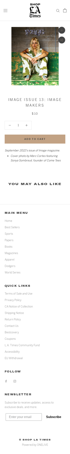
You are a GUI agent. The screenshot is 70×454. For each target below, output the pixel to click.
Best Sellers (12, 227)
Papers (9, 240)
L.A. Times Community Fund (22, 345)
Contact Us (11, 326)
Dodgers (10, 266)
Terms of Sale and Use (18, 293)
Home (8, 221)
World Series (12, 272)
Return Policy (13, 319)
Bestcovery (12, 332)
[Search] (58, 10)
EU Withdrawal (14, 358)
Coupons (10, 339)
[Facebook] (6, 381)
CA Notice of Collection (19, 306)
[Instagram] (14, 381)
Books (8, 246)
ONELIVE (42, 445)
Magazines (11, 253)
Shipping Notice (14, 313)
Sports (9, 234)
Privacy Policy (13, 300)
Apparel (9, 259)
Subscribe (53, 417)
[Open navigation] (5, 10)
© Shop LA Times (35, 439)
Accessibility (12, 351)
